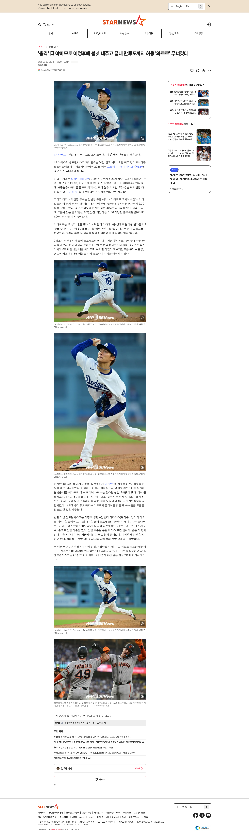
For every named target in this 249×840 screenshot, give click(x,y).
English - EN (182, 6)
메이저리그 (126, 166)
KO (48, 25)
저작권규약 (98, 813)
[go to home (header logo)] (124, 20)
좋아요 (102, 779)
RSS (118, 813)
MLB (138, 166)
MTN (74, 817)
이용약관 (110, 813)
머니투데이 (64, 817)
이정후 (108, 483)
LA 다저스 (60, 154)
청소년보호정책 (72, 813)
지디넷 (100, 817)
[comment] (197, 70)
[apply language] (200, 6)
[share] (203, 70)
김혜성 (73, 191)
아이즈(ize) (134, 817)
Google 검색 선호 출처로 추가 (51, 70)
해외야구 (53, 46)
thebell (115, 817)
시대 (107, 817)
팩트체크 (127, 813)
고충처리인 (86, 813)
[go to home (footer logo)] (49, 806)
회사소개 (42, 813)
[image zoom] (142, 138)
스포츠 (41, 46)
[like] (192, 70)
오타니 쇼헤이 (79, 178)
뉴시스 (82, 817)
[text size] (209, 70)
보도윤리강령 (139, 813)
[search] (40, 24)
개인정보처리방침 (55, 813)
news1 (91, 817)
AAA (124, 817)
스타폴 (145, 817)
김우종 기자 (43, 65)
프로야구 (112, 166)
